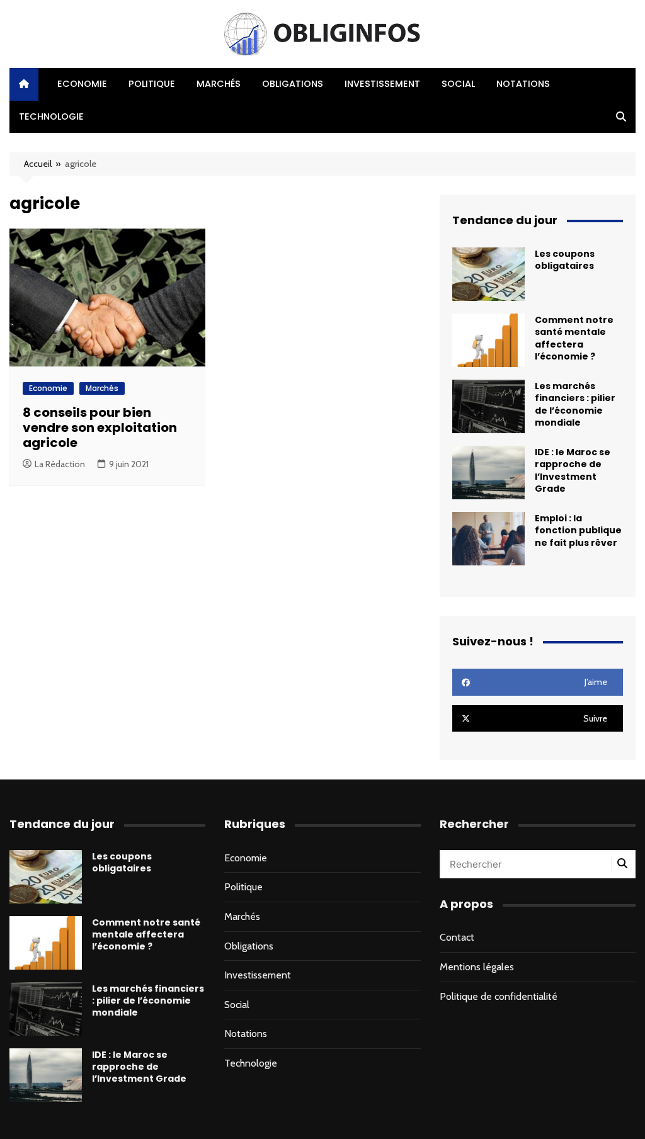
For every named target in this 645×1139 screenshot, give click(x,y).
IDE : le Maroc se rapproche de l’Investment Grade (572, 470)
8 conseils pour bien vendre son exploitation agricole (100, 427)
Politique (151, 83)
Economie (82, 83)
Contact (457, 937)
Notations (523, 83)
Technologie (51, 116)
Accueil (38, 163)
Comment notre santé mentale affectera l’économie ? (574, 338)
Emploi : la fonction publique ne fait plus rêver (578, 530)
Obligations (292, 83)
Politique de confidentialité (498, 996)
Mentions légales (477, 967)
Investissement (382, 83)
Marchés (219, 83)
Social (458, 83)
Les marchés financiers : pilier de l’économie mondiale (575, 404)
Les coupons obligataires (565, 259)
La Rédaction (60, 464)
